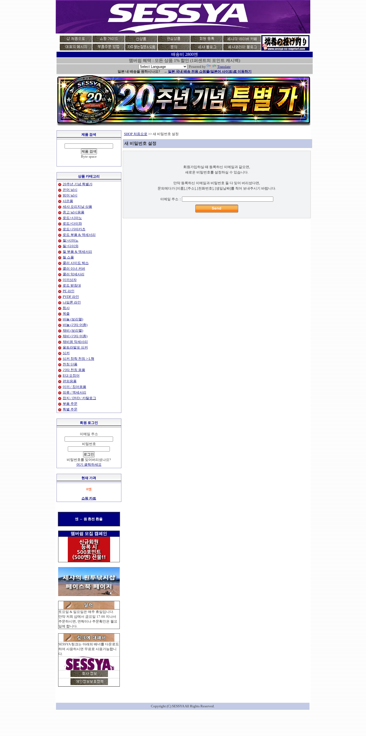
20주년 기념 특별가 (77, 184)
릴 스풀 (68, 257)
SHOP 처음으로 (135, 134)
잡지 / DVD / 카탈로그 (79, 398)
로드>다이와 (72, 223)
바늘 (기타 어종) (75, 325)
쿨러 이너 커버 (74, 269)
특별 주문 (70, 409)
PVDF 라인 (71, 297)
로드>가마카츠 (74, 229)
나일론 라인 (72, 302)
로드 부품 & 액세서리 (79, 235)
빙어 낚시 (70, 195)
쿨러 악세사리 (73, 274)
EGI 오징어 (71, 375)
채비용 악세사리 (75, 342)
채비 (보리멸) (73, 330)
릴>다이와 (71, 246)
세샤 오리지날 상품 (77, 207)
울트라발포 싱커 (75, 347)
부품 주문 (70, 404)
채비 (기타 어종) (75, 336)
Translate (224, 67)
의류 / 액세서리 (74, 392)
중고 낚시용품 (73, 212)
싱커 (66, 353)
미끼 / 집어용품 (74, 387)
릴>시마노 (71, 240)
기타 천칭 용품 (74, 370)
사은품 (68, 201)
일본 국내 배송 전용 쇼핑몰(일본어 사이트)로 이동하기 (210, 71)
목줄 (66, 314)
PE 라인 (68, 291)
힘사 (66, 308)
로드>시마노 (72, 218)
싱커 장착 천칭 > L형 (78, 359)
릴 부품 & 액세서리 (77, 252)
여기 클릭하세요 (89, 465)
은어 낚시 (70, 190)
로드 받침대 (72, 285)
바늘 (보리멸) (73, 319)
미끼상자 (70, 280)
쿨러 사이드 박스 (76, 263)
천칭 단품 (70, 364)
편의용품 (70, 381)
